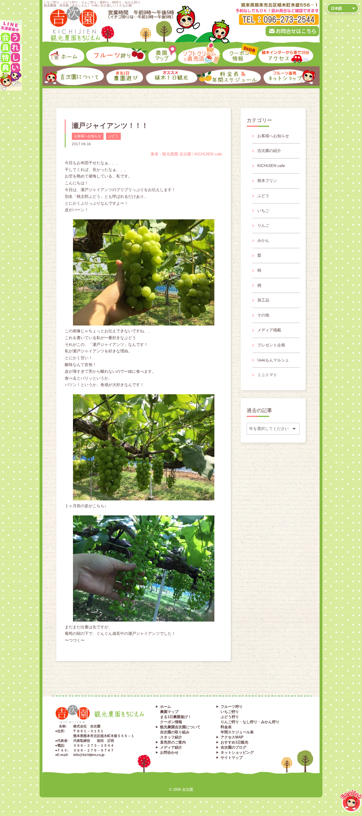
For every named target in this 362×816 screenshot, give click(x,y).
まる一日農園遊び (110, 69)
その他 (263, 315)
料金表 (226, 727)
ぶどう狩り (230, 717)
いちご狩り (230, 712)
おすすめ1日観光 (234, 742)
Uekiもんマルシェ (273, 360)
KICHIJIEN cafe (271, 165)
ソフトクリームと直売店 (187, 49)
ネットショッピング (237, 752)
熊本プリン (267, 180)
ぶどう (113, 136)
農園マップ (150, 49)
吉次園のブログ (233, 747)
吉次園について (52, 67)
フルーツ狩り (93, 48)
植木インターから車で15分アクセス (275, 49)
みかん (263, 240)
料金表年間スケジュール (211, 69)
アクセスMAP (232, 737)
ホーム (46, 48)
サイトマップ (232, 757)
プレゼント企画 (271, 345)
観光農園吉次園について (180, 727)
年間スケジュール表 (237, 732)
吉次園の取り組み (174, 732)
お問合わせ (169, 752)
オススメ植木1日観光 (152, 69)
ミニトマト (267, 374)
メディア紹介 (171, 747)
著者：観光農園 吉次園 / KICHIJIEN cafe (186, 154)
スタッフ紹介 (171, 737)
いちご (263, 210)
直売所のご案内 (173, 742)
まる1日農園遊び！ (175, 717)
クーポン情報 (226, 49)
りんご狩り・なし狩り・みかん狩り (250, 722)
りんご (263, 225)
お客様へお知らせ (87, 136)
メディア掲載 (269, 330)
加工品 (263, 300)
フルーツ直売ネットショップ (272, 69)
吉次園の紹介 (269, 150)
